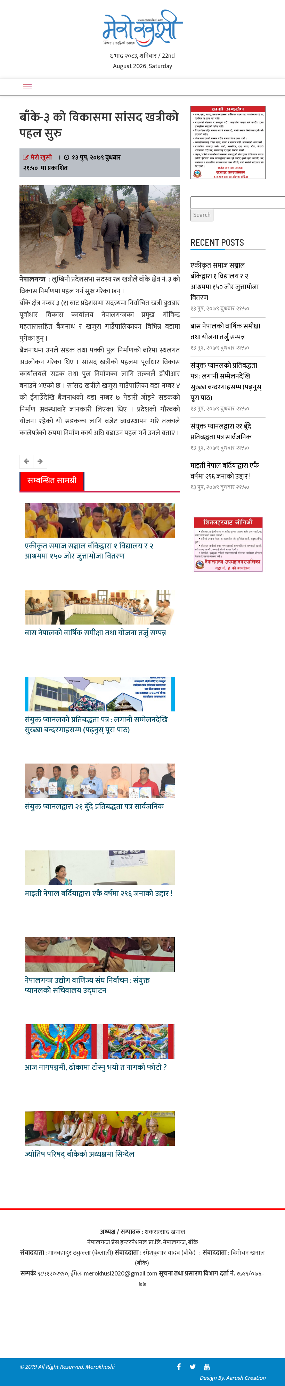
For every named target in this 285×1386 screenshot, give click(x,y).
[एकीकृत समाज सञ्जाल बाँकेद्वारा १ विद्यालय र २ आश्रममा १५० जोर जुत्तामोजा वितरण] (100, 520)
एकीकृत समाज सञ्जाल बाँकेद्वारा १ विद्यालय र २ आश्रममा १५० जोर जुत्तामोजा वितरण (89, 551)
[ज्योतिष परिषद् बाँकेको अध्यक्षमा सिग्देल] (100, 1128)
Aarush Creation (246, 1378)
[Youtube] (206, 1367)
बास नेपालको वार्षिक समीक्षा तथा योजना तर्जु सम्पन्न (95, 633)
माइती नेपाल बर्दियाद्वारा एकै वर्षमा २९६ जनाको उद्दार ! (98, 893)
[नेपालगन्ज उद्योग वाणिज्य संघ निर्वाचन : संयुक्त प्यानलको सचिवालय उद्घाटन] (100, 954)
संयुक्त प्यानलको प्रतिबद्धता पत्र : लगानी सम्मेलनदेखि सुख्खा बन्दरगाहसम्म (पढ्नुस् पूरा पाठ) (96, 725)
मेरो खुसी (41, 158)
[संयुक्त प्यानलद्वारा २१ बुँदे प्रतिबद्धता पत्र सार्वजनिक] (100, 780)
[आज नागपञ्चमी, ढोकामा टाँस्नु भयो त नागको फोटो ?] (100, 1041)
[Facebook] (178, 1367)
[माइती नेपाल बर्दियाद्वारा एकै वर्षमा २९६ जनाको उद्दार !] (100, 867)
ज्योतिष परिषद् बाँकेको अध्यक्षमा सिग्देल (80, 1154)
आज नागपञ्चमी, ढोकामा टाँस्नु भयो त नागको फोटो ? (96, 1067)
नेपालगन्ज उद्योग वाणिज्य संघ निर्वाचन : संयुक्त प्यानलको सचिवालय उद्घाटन (87, 985)
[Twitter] (192, 1367)
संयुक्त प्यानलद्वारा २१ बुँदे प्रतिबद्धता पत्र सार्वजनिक (94, 806)
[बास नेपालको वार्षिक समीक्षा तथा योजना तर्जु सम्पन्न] (100, 607)
